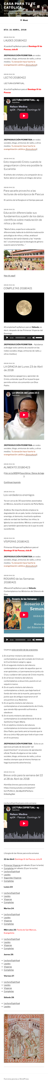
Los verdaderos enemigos (19, 494)
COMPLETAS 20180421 (18, 288)
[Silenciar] (33, 337)
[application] (24, 337)
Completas (9, 868)
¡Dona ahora (30, 65)
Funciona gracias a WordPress (16, 1079)
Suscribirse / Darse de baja (32, 473)
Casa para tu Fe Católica (20, 5)
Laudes (7, 875)
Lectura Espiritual (12, 871)
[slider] (39, 337)
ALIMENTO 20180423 (17, 467)
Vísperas (8, 899)
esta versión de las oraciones (25, 650)
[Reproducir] (7, 337)
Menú (25, 20)
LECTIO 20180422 (15, 77)
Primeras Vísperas (12, 865)
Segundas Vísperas (12, 878)
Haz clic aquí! (9, 276)
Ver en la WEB (11, 473)
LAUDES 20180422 (15, 40)
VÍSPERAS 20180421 (16, 541)
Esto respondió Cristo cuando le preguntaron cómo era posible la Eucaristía (23, 165)
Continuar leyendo (12, 482)
